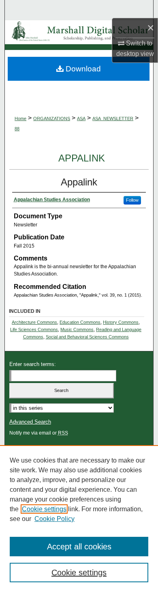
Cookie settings (44, 509)
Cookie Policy (54, 518)
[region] (79, 518)
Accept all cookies (79, 546)
